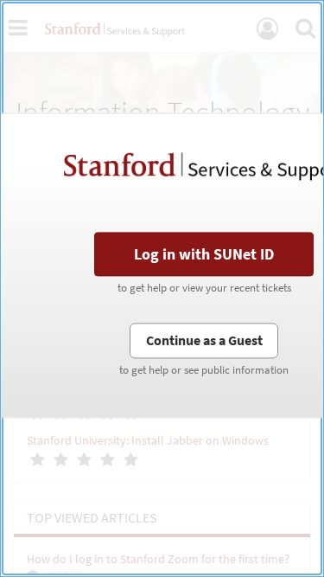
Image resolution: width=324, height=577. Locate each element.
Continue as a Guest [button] (204, 340)
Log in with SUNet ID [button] (204, 254)
